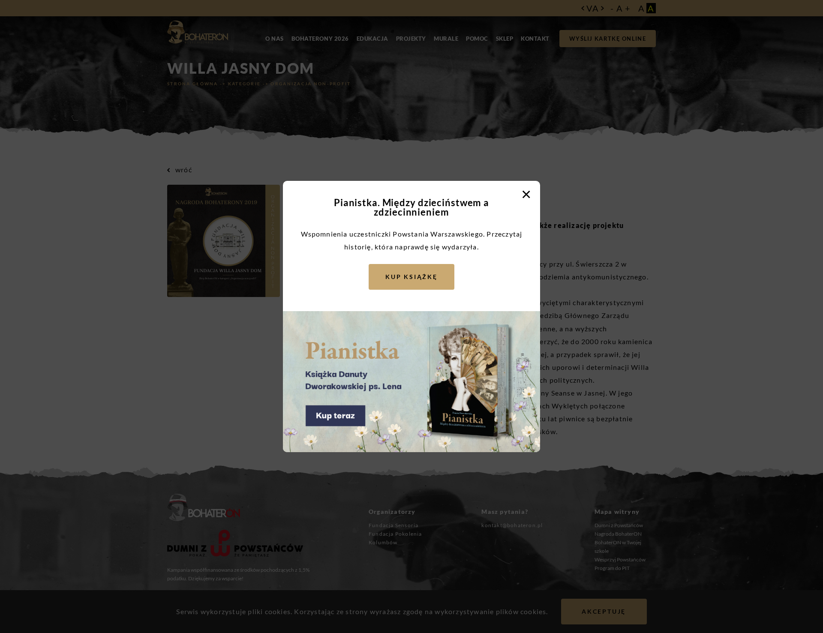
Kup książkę (411, 276)
